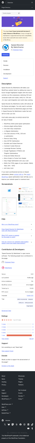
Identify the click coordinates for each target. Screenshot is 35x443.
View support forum (7, 351)
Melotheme (8, 268)
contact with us (18, 174)
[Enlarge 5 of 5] (31, 204)
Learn (3, 390)
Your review (5, 338)
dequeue (30, 299)
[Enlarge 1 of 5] (14, 189)
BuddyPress (6, 413)
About (3, 376)
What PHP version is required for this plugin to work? (10, 236)
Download (5, 54)
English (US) (30, 295)
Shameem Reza (17, 50)
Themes (20, 379)
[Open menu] (32, 2)
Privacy (4, 385)
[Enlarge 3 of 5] (31, 189)
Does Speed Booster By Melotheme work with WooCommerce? (12, 229)
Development (7, 74)
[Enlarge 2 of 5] (14, 199)
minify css (21, 302)
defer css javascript (22, 299)
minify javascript (29, 302)
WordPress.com (7, 404)
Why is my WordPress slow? (10, 224)
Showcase (21, 376)
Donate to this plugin (8, 366)
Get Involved (22, 390)
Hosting (4, 382)
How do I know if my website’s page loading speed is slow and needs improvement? (15, 242)
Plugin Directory (6, 7)
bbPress (5, 410)
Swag (20, 399)
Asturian (7, 420)
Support (5, 78)
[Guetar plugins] (19, 13)
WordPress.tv (6, 399)
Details (5, 61)
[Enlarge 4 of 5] (31, 196)
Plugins (20, 382)
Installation (6, 69)
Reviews (5, 65)
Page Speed (30, 306)
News (3, 379)
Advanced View (6, 310)
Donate (21, 396)
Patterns (20, 385)
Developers (5, 396)
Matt (4, 407)
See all (31, 338)
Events (20, 393)
